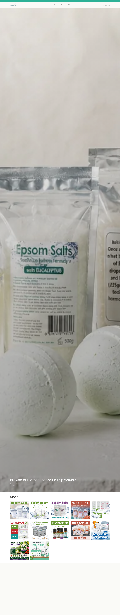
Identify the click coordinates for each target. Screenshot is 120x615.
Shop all (13, 485)
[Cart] (109, 4)
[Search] (103, 4)
